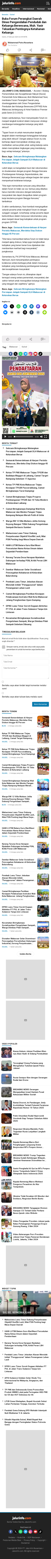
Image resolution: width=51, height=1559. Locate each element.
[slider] (23, 436)
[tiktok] (40, 354)
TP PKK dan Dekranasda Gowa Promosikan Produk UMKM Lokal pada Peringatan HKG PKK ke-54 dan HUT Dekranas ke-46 (26, 1392)
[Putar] (5, 436)
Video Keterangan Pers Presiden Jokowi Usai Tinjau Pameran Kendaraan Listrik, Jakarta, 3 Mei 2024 (31, 1237)
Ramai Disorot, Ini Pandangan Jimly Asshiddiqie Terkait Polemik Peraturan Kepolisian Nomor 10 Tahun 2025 (31, 1105)
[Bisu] (41, 436)
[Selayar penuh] (45, 436)
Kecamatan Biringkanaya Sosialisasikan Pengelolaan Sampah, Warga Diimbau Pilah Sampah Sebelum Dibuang (27, 621)
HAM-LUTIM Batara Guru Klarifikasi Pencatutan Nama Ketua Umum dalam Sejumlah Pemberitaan (24, 548)
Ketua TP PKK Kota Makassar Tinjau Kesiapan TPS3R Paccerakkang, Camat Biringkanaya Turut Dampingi (25, 487)
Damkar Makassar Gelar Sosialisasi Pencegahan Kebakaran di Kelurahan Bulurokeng (24, 572)
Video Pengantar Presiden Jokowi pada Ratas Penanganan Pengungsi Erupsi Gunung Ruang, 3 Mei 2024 (31, 1223)
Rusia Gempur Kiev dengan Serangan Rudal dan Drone (30, 1078)
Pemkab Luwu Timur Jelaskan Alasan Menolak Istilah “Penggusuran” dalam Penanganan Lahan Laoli (24, 584)
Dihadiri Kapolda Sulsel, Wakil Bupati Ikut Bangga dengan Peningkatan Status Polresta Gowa (25, 1422)
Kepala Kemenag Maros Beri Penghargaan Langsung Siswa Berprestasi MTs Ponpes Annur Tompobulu (27, 1146)
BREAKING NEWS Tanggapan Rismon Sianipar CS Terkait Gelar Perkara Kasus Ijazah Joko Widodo (30, 1210)
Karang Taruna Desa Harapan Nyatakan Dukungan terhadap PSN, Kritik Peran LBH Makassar (26, 560)
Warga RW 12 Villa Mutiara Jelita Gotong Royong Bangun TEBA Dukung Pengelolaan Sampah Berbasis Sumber (27, 524)
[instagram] (30, 354)
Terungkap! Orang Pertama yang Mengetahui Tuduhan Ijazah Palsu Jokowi (28, 1065)
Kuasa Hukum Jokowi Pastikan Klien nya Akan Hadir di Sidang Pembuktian (30, 1052)
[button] (25, 397)
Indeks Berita (25, 954)
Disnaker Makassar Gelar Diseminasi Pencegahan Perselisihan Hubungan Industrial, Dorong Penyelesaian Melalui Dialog (19, 942)
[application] (25, 397)
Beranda (5, 15)
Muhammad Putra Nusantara (20, 43)
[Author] (4, 44)
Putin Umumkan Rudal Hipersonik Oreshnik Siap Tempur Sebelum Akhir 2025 (30, 1118)
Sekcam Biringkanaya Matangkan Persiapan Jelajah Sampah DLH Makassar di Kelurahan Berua (24, 159)
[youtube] (35, 354)
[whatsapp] (20, 354)
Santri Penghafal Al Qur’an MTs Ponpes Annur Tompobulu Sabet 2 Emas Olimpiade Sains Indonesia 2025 (31, 1171)
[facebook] (11, 354)
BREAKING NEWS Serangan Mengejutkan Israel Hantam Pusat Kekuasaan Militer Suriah (28, 1092)
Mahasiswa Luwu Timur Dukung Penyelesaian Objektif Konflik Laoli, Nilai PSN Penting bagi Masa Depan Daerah (26, 536)
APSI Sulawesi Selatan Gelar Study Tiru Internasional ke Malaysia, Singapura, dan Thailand (24, 1380)
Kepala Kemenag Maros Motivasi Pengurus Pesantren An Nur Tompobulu (28, 1184)
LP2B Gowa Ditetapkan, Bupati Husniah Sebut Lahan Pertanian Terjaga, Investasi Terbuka (26, 1402)
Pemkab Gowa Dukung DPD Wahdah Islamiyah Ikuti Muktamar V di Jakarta (26, 1411)
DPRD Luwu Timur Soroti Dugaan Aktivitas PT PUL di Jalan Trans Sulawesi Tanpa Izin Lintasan (26, 609)
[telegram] (25, 354)
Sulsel (12, 15)
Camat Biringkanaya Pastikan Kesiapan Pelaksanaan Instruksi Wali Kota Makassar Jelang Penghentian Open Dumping (27, 597)
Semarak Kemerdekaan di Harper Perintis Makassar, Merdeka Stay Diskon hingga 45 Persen (24, 230)
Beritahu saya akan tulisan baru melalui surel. (22, 697)
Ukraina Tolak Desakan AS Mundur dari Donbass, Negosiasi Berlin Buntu (31, 1197)
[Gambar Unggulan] (25, 70)
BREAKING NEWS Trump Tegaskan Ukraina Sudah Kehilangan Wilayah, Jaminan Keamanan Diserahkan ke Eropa (29, 1159)
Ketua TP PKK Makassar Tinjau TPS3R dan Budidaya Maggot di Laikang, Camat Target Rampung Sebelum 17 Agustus (27, 475)
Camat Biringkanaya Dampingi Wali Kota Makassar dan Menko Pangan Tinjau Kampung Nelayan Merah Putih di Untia (25, 512)
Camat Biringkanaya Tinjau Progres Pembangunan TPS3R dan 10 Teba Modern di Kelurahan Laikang (27, 500)
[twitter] (16, 354)
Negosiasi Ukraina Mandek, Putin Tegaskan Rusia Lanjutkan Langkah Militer (29, 1131)
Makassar (13, 347)
